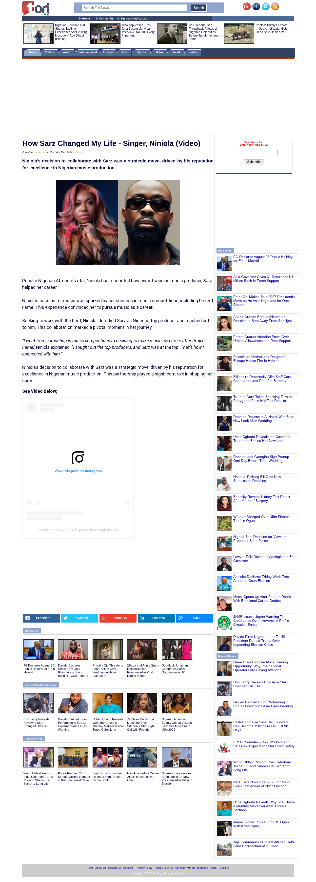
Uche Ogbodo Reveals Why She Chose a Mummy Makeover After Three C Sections (264, 806)
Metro (160, 52)
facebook (202, 867)
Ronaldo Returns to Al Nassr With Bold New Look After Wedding (263, 419)
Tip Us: (134, 18)
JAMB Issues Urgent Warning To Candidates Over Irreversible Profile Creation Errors (261, 621)
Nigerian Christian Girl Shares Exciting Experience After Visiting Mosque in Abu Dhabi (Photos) (71, 32)
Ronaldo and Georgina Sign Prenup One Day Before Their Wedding (261, 459)
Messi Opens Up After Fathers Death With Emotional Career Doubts (262, 599)
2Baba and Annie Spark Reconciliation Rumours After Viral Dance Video (143, 671)
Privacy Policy (144, 867)
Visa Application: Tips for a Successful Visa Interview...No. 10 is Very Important (138, 30)
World (67, 52)
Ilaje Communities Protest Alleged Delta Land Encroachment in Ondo (264, 844)
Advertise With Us (185, 867)
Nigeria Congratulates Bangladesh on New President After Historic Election (177, 778)
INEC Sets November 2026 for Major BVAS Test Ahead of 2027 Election (262, 784)
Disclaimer (128, 867)
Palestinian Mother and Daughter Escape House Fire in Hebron (259, 359)
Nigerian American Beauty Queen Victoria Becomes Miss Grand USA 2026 (177, 724)
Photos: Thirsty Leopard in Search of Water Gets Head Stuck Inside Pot (272, 28)
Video (194, 52)
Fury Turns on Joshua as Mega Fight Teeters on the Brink (107, 777)
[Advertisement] (158, 97)
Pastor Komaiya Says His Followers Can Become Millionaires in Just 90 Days (261, 726)
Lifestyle (108, 52)
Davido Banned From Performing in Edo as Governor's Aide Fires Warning (263, 704)
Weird (177, 52)
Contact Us (106, 18)
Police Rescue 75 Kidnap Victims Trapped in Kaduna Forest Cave (74, 777)
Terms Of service (163, 867)
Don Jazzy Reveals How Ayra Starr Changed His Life (36, 723)
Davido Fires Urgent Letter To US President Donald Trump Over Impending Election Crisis (259, 641)
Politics (50, 52)
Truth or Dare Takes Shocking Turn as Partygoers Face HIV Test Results (263, 399)
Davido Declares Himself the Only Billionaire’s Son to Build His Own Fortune (73, 671)
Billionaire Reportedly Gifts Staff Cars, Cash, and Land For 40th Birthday (262, 379)
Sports (142, 52)
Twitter (213, 867)
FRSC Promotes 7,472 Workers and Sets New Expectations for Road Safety (264, 744)
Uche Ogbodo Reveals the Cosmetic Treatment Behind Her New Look (261, 439)
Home (86, 18)
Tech (124, 52)
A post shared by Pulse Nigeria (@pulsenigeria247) (78, 530)
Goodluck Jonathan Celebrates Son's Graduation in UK (175, 669)
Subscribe (254, 162)
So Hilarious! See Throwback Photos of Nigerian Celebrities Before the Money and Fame (203, 32)
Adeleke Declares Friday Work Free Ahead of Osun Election (261, 579)
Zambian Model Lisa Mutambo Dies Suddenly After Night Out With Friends (141, 724)
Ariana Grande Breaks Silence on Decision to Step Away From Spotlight (262, 319)
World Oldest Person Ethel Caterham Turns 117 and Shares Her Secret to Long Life (262, 766)
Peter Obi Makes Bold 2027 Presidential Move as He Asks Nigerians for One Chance (264, 301)
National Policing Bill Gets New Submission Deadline (257, 479)
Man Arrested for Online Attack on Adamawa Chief (143, 777)
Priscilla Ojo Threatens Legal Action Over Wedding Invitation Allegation (108, 671)
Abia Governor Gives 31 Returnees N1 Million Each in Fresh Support (263, 279)
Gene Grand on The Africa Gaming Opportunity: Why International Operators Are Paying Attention (260, 666)
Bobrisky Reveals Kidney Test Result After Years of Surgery (261, 499)
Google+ (224, 867)
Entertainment (88, 52)
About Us (100, 867)
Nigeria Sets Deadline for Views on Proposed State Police (260, 539)
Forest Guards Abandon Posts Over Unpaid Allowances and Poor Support (262, 339)
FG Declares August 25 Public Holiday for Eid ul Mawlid (39, 669)
